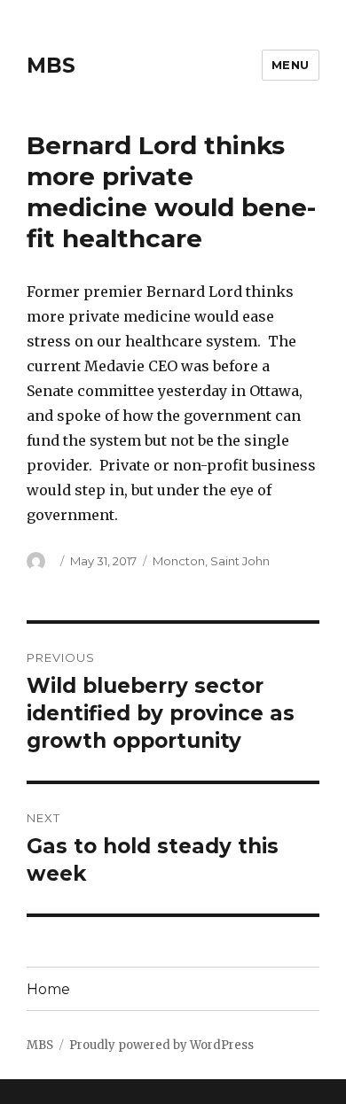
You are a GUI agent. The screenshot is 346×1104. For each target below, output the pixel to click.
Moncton (179, 561)
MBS (51, 65)
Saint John (240, 561)
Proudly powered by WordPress (161, 1045)
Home (48, 989)
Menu (290, 65)
